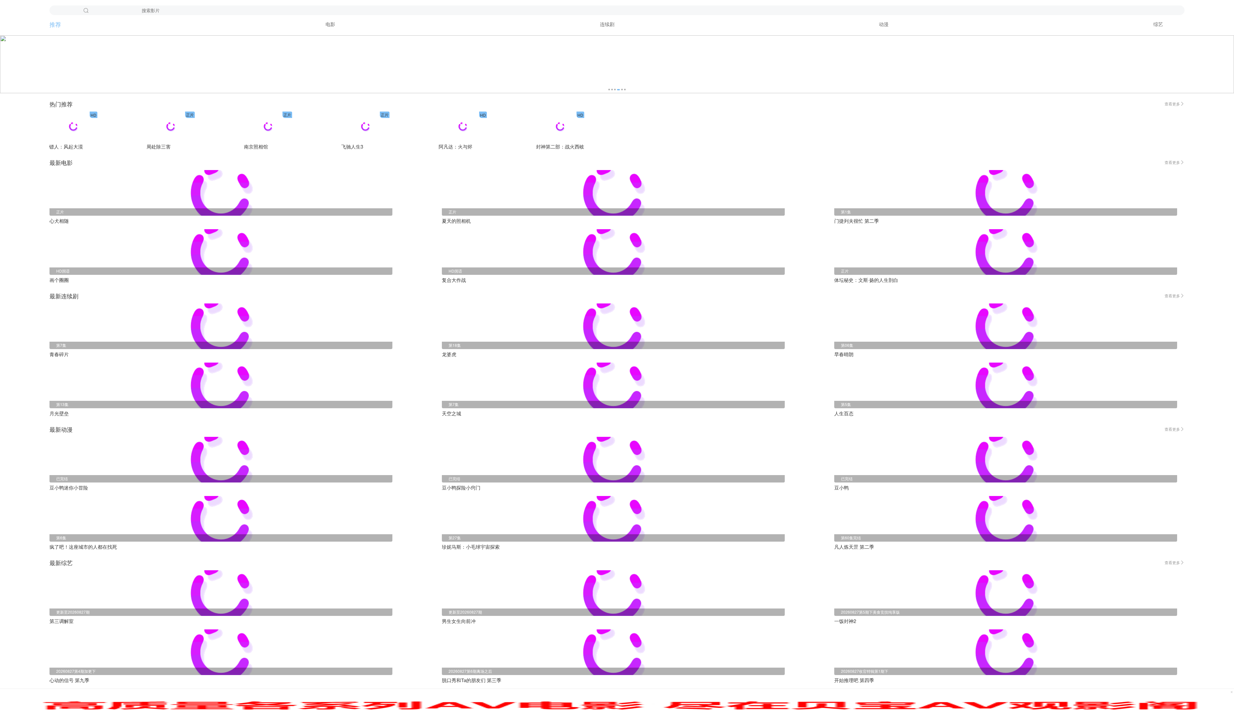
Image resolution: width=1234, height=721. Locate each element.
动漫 (884, 24)
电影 (330, 24)
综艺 (1158, 24)
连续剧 (607, 24)
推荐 (55, 24)
